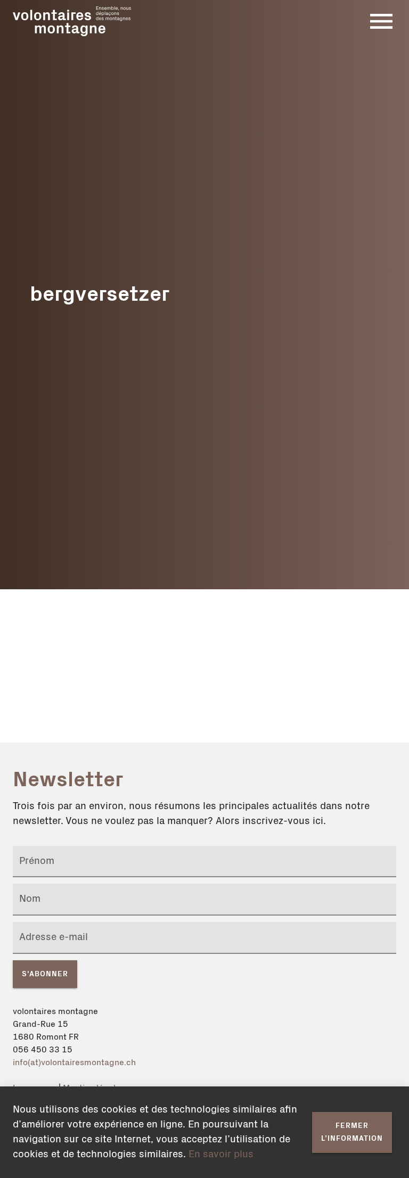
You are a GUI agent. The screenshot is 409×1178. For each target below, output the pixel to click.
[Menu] (381, 21)
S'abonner (45, 974)
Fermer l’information (352, 1132)
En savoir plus (221, 1154)
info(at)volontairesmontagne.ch (74, 1062)
